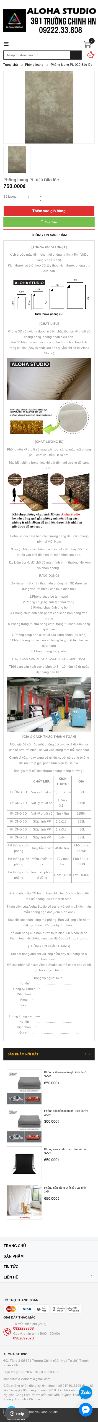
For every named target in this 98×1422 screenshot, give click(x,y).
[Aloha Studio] (49, 23)
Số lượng (10, 196)
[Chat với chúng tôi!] (86, 1410)
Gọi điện (50, 222)
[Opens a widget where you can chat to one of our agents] (17, 1414)
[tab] (49, 234)
